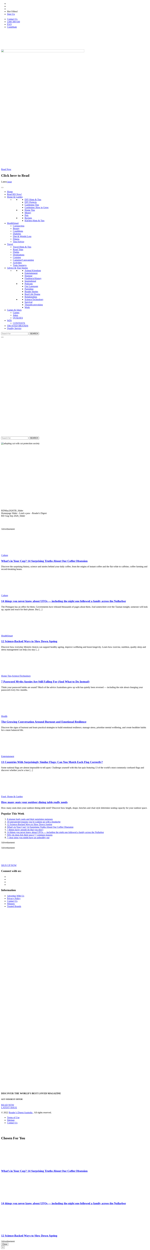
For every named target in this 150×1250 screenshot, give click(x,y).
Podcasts (29, 283)
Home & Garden (15, 197)
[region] (75, 484)
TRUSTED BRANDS (17, 325)
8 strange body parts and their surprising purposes (30, 819)
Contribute (12, 27)
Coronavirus (18, 226)
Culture (4, 555)
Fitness (16, 239)
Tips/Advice (18, 241)
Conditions (18, 231)
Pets (26, 215)
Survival (28, 302)
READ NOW (7, 1105)
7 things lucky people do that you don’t (25, 829)
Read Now (6, 169)
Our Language (31, 286)
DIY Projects (31, 202)
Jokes (15, 315)
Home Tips (30, 210)
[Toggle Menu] (2, 187)
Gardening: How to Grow (37, 207)
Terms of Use (13, 1117)
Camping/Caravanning (23, 260)
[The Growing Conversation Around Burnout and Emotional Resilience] (18, 713)
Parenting (29, 289)
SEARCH (34, 334)
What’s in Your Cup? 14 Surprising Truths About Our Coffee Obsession (44, 560)
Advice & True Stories (17, 268)
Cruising (17, 257)
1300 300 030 (13, 21)
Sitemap (11, 1120)
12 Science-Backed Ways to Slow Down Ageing (29, 641)
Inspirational (30, 281)
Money (28, 212)
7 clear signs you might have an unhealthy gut (28, 837)
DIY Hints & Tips (33, 199)
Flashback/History (33, 278)
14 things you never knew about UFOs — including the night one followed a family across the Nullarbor (63, 601)
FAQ (9, 24)
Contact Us (12, 19)
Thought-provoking (34, 304)
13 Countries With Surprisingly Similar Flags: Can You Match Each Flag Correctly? (52, 762)
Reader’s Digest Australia (21, 1112)
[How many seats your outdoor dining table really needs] (18, 794)
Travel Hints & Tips (22, 247)
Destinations (18, 255)
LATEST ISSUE (9, 1107)
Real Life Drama (32, 294)
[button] (75, 510)
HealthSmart (13, 223)
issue (9, 181)
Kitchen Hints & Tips (34, 220)
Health (4, 716)
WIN (9, 320)
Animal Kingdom (33, 270)
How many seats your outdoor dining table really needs (34, 802)
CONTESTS (19, 323)
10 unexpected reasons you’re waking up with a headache (33, 822)
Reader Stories (31, 291)
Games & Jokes (14, 310)
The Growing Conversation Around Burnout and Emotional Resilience (43, 721)
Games (16, 312)
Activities (17, 262)
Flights (16, 252)
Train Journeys (20, 265)
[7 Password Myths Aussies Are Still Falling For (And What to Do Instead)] (18, 673)
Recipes (28, 218)
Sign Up (11, 14)
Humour (28, 276)
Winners (11, 903)
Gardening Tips (32, 205)
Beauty (16, 228)
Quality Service (14, 328)
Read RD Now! (14, 194)
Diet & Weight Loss (22, 236)
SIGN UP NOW (9, 865)
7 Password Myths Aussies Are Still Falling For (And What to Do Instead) (45, 681)
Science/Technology (34, 299)
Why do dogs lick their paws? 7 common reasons (29, 835)
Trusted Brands (14, 906)
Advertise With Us (15, 896)
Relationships (31, 297)
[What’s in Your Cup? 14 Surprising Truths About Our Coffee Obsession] (18, 552)
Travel (10, 244)
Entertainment (31, 273)
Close (4, 1244)
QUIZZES (18, 318)
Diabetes (17, 233)
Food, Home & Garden (12, 796)
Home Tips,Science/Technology (16, 676)
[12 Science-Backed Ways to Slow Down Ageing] (18, 633)
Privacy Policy (14, 898)
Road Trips (18, 249)
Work (27, 307)
